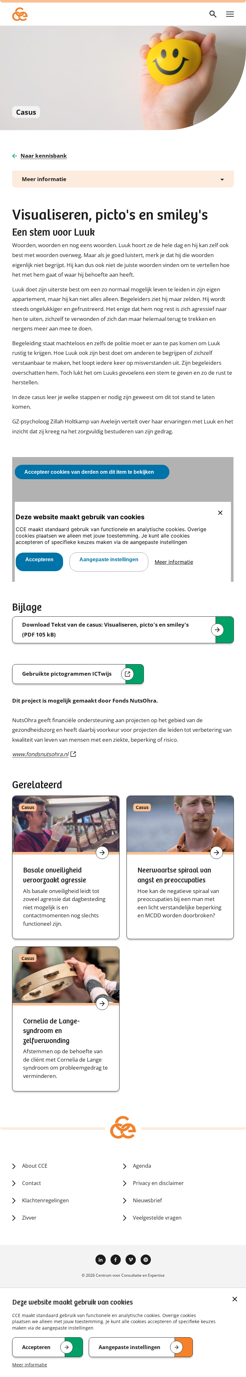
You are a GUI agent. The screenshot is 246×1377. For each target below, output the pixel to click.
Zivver (29, 1217)
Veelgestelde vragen (157, 1217)
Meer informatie (29, 1365)
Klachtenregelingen (45, 1200)
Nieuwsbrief (147, 1200)
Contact (31, 1183)
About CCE (34, 1165)
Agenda (142, 1165)
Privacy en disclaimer (158, 1183)
